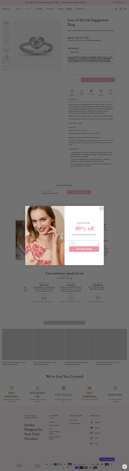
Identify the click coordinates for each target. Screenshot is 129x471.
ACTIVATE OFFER (84, 249)
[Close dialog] (101, 208)
